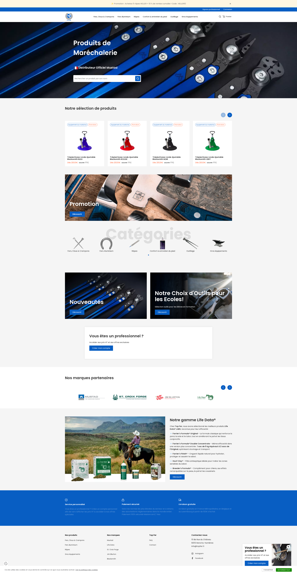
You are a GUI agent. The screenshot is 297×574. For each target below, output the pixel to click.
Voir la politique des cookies (86, 570)
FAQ (151, 540)
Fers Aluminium (124, 16)
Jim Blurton (111, 554)
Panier (228, 16)
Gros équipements (190, 16)
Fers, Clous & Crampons (104, 16)
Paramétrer (269, 570)
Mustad (110, 540)
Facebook (199, 558)
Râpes (136, 16)
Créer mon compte (257, 563)
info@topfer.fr (197, 546)
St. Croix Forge (113, 549)
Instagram (199, 553)
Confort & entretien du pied (155, 16)
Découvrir (77, 214)
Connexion (227, 9)
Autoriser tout (285, 570)
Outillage (174, 16)
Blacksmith (111, 559)
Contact (152, 545)
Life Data (110, 545)
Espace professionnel (211, 9)
